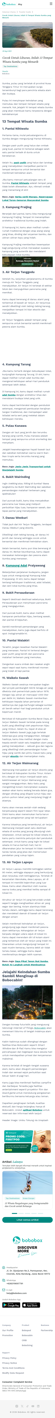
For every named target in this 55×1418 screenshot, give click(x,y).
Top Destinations (12, 1198)
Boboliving (27, 1345)
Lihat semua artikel (27, 1219)
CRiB (24, 1340)
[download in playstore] (11, 1305)
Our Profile (7, 1330)
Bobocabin (27, 1335)
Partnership (47, 1330)
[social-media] (16, 1406)
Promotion (7, 1335)
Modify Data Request (13, 1373)
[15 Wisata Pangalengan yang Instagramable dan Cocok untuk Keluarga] (27, 1182)
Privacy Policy (9, 1358)
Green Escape (28, 1198)
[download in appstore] (31, 1305)
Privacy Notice (9, 1363)
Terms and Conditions (13, 1368)
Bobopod (26, 1330)
